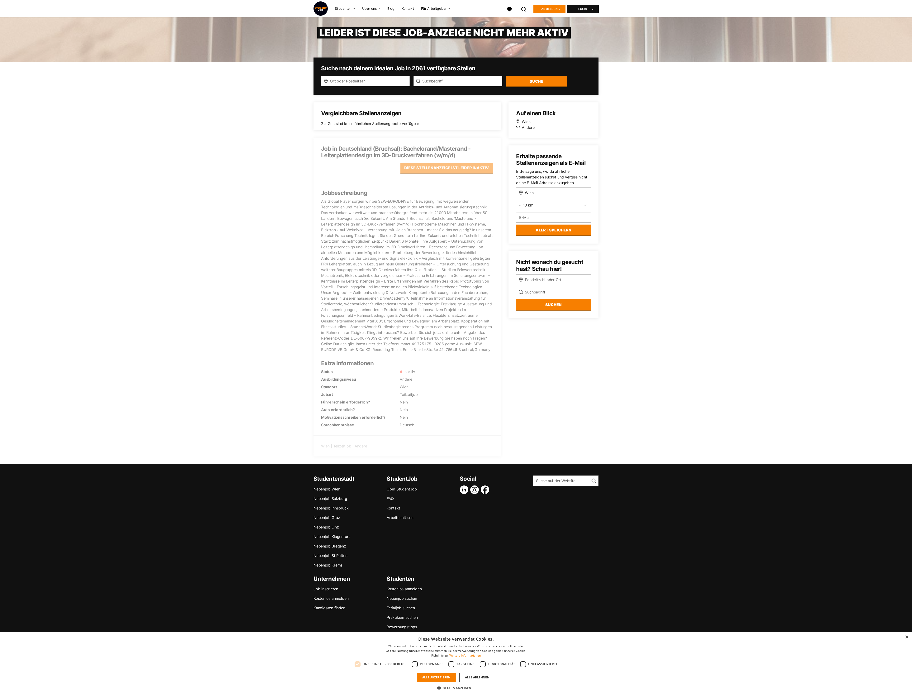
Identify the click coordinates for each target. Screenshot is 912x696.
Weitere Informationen (465, 655)
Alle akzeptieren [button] (436, 677)
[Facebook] (486, 489)
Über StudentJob (402, 489)
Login (582, 9)
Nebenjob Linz (326, 527)
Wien (325, 446)
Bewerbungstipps (402, 626)
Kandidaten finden (329, 607)
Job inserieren (326, 588)
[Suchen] (524, 8)
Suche (536, 81)
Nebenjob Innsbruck (331, 508)
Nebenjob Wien (327, 489)
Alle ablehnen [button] (477, 677)
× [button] (906, 637)
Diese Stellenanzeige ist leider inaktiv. (446, 167)
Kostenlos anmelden (331, 598)
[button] (456, 688)
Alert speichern (553, 230)
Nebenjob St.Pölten (330, 555)
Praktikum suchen (402, 617)
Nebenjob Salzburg (330, 498)
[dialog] (456, 664)
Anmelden (549, 9)
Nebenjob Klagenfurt (332, 536)
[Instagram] (475, 489)
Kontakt (408, 8)
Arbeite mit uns (400, 517)
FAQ (390, 498)
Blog (390, 8)
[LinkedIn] (465, 489)
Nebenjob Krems (328, 565)
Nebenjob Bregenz (330, 546)
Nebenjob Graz (327, 517)
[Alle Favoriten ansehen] (509, 8)
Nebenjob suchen (402, 598)
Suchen (553, 304)
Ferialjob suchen (401, 607)
